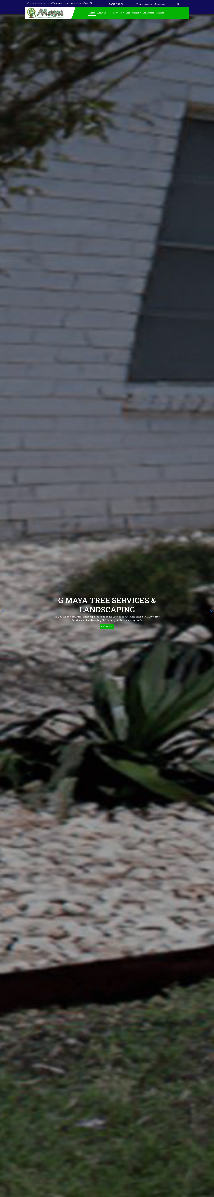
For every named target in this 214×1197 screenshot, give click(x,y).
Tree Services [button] (115, 12)
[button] (211, 612)
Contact (160, 12)
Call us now (107, 626)
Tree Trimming (133, 12)
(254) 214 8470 (117, 4)
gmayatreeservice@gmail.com (152, 4)
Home (92, 12)
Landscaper (148, 12)
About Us (101, 12)
